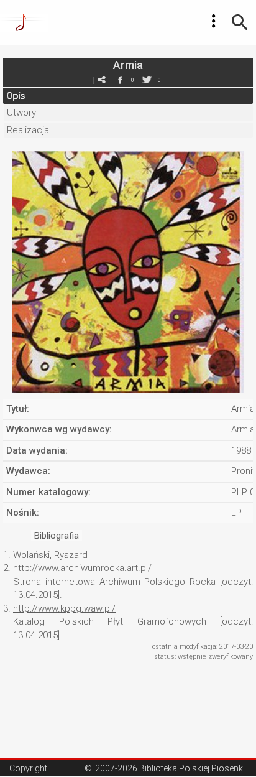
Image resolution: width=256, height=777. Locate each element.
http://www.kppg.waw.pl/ (64, 608)
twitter (146, 80)
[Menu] (214, 21)
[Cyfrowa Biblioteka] (24, 22)
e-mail (101, 80)
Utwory (21, 112)
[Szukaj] (240, 22)
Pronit (243, 471)
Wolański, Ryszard (50, 555)
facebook (120, 80)
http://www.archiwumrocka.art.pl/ (82, 568)
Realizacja (28, 130)
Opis (15, 95)
